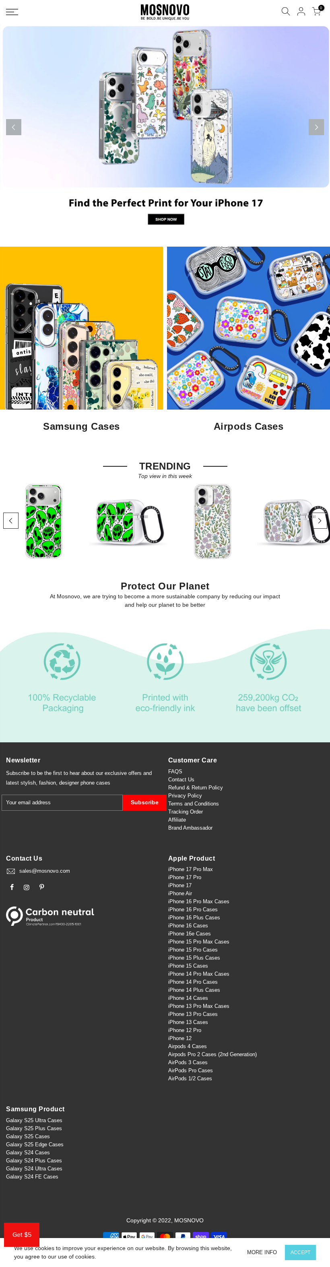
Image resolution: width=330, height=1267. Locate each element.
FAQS (175, 771)
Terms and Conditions (193, 804)
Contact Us (181, 780)
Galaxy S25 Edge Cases (35, 1144)
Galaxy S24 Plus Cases (34, 1161)
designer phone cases (84, 783)
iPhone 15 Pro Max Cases (198, 942)
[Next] (316, 127)
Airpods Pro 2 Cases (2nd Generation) (212, 1054)
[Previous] (13, 127)
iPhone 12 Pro (184, 1030)
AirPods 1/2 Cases (190, 1078)
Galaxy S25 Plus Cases (34, 1128)
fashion (47, 783)
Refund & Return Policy (195, 788)
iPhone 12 (180, 1038)
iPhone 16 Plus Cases (194, 918)
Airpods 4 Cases (187, 1046)
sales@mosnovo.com (44, 871)
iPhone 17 (180, 885)
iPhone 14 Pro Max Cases (198, 974)
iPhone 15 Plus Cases (194, 958)
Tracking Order (185, 812)
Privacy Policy (185, 796)
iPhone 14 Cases (188, 998)
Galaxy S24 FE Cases (32, 1177)
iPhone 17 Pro (184, 877)
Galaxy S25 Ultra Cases (34, 1120)
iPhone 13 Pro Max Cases (198, 1006)
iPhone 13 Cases (188, 1022)
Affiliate (177, 820)
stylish (28, 783)
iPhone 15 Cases (188, 966)
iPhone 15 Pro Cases (193, 950)
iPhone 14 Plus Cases (194, 990)
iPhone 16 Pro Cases (193, 909)
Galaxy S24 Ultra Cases (34, 1169)
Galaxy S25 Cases (28, 1136)
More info (262, 1252)
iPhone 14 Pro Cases (193, 982)
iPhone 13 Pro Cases (193, 1014)
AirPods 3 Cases (188, 1062)
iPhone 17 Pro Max (190, 869)
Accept (300, 1252)
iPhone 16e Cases (189, 934)
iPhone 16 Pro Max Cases (198, 901)
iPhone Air (180, 893)
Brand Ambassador (190, 828)
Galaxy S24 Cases (28, 1153)
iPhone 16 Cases (188, 926)
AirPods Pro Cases (190, 1070)
